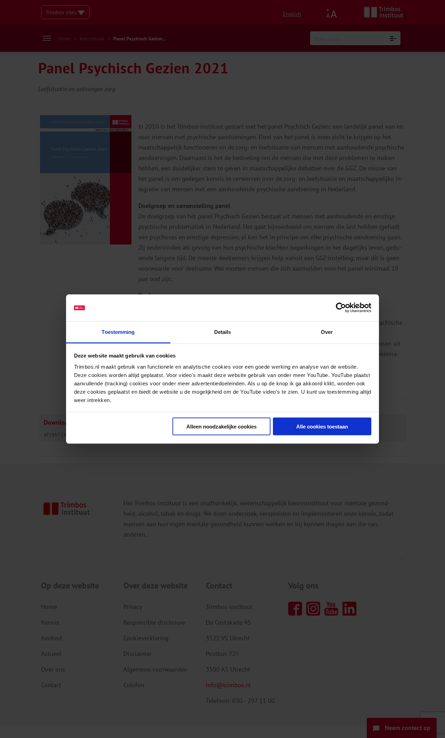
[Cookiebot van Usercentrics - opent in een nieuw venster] (340, 308)
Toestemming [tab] (118, 332)
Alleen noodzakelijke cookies (221, 427)
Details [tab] (222, 332)
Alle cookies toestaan (322, 427)
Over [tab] (327, 332)
